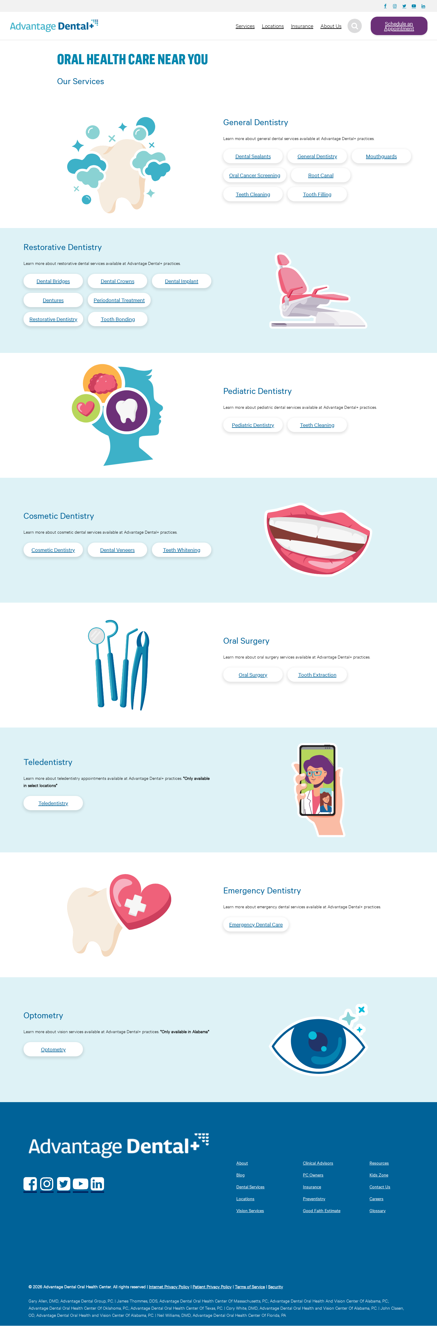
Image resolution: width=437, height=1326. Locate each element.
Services (245, 25)
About (242, 1163)
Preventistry (314, 1198)
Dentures (53, 299)
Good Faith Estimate (321, 1210)
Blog (240, 1175)
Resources (379, 1163)
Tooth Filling (317, 194)
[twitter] (63, 1183)
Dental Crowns (117, 280)
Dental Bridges (53, 280)
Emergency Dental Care (256, 924)
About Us (331, 25)
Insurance (302, 25)
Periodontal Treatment (119, 299)
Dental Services (250, 1187)
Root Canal (321, 175)
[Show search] (355, 26)
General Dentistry (317, 156)
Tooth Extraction (317, 674)
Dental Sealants (253, 156)
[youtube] (80, 1183)
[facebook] (30, 1183)
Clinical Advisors (318, 1163)
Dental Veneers (117, 549)
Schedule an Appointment (399, 26)
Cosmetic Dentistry (53, 549)
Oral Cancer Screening (254, 175)
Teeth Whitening (181, 549)
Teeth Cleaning (253, 194)
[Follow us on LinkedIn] (423, 6)
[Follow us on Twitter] (404, 6)
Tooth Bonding (118, 318)
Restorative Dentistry (53, 318)
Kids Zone (379, 1175)
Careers (376, 1198)
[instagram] (47, 1183)
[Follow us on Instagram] (395, 6)
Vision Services (250, 1210)
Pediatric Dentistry (253, 424)
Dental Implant (181, 280)
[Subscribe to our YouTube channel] (414, 6)
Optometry (53, 1049)
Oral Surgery (253, 674)
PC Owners (313, 1175)
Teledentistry (53, 802)
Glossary (378, 1210)
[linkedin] (97, 1183)
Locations (273, 25)
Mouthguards (381, 156)
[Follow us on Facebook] (385, 6)
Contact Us (380, 1187)
